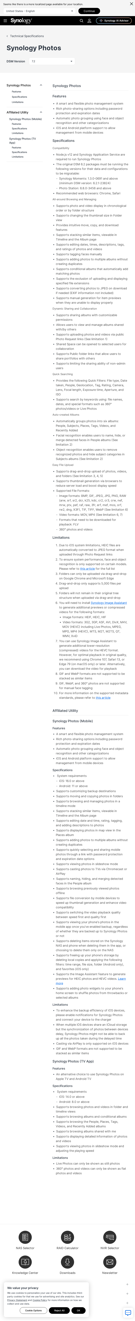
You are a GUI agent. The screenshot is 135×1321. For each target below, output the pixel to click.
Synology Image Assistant (109, 603)
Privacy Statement (17, 1300)
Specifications (19, 96)
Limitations (18, 102)
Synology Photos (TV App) (22, 140)
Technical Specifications (26, 36)
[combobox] (39, 11)
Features (16, 91)
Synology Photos (19, 85)
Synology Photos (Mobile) (25, 119)
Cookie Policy (40, 1300)
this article (87, 568)
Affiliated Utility (17, 112)
